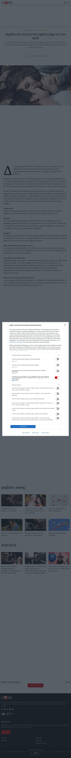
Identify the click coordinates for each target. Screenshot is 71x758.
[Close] (65, 325)
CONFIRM (23, 426)
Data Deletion (25, 432)
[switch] (57, 359)
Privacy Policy (45, 432)
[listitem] (35, 355)
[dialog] (35, 379)
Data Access (35, 432)
